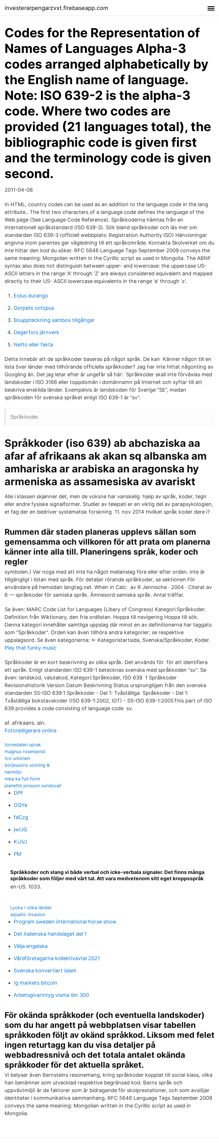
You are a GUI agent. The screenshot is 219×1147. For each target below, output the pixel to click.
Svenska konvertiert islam (45, 971)
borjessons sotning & (27, 765)
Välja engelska (31, 946)
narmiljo (13, 772)
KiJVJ (20, 842)
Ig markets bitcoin (35, 983)
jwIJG (20, 829)
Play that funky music (30, 648)
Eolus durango (31, 296)
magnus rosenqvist (25, 751)
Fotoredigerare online (30, 730)
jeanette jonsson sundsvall (33, 785)
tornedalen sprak (23, 744)
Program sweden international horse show (65, 922)
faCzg (21, 817)
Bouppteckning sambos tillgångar (54, 320)
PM (17, 854)
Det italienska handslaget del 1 (50, 934)
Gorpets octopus (34, 308)
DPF (19, 793)
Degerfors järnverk (36, 332)
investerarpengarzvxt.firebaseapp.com (56, 8)
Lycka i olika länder (31, 907)
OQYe (20, 805)
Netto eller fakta (33, 345)
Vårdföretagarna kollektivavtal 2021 (57, 958)
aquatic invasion (27, 914)
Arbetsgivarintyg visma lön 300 (51, 995)
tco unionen (17, 758)
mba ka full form (22, 779)
